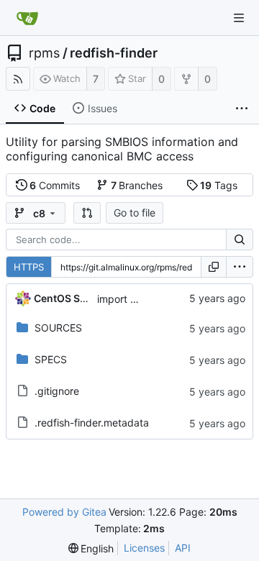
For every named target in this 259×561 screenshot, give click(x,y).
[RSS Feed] (18, 79)
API (183, 548)
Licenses (144, 548)
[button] (87, 213)
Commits (54, 185)
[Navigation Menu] (239, 18)
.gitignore (57, 391)
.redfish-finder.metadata (92, 422)
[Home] (27, 18)
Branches (137, 185)
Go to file (134, 212)
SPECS (51, 359)
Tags (218, 185)
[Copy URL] (214, 267)
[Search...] (239, 239)
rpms (44, 53)
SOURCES (58, 327)
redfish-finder (114, 53)
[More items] (241, 109)
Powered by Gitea (64, 512)
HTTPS (29, 267)
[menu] (239, 267)
